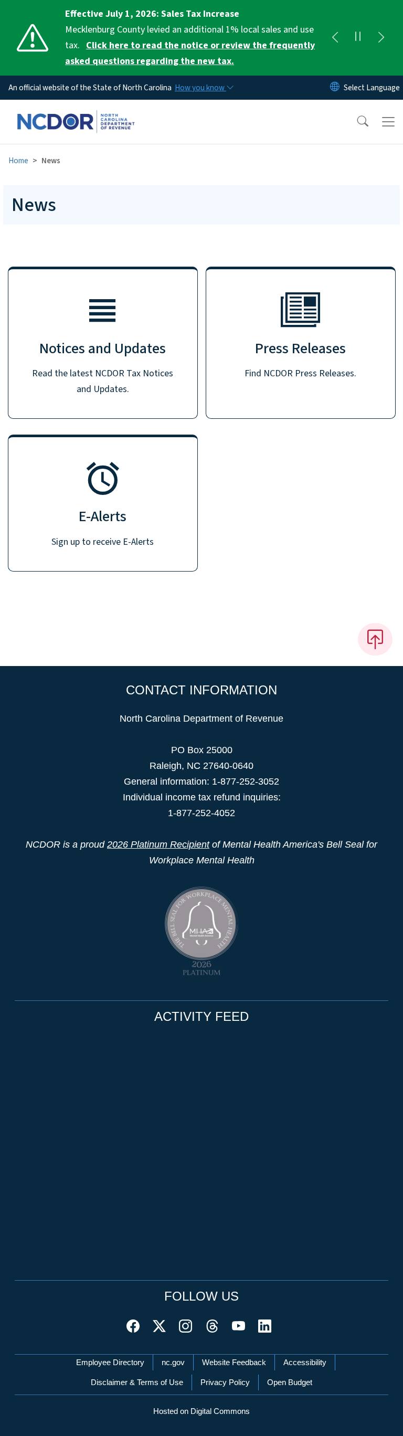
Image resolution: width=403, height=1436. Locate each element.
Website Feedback (234, 1362)
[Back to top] (375, 639)
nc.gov (173, 1362)
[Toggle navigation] (388, 121)
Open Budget (289, 1382)
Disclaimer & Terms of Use (137, 1382)
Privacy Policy (225, 1382)
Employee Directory (110, 1362)
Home (18, 160)
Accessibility (304, 1362)
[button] (355, 121)
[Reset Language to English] (335, 88)
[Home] (76, 112)
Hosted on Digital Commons (201, 1411)
